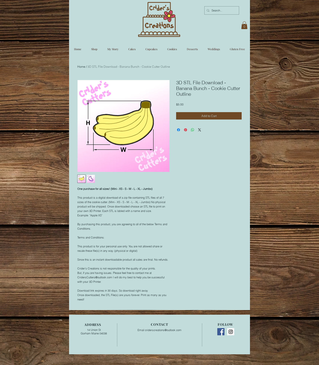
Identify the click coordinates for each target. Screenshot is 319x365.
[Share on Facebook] (178, 130)
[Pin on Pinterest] (185, 130)
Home (81, 66)
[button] (244, 25)
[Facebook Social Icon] (220, 331)
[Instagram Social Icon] (230, 331)
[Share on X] (199, 130)
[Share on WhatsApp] (192, 130)
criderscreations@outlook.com (163, 330)
